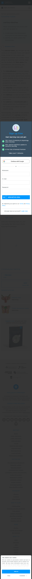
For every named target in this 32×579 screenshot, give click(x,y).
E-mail (4, 179)
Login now (24, 211)
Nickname (5, 170)
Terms (21, 203)
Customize (22, 575)
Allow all (16, 571)
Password (5, 187)
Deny (9, 575)
